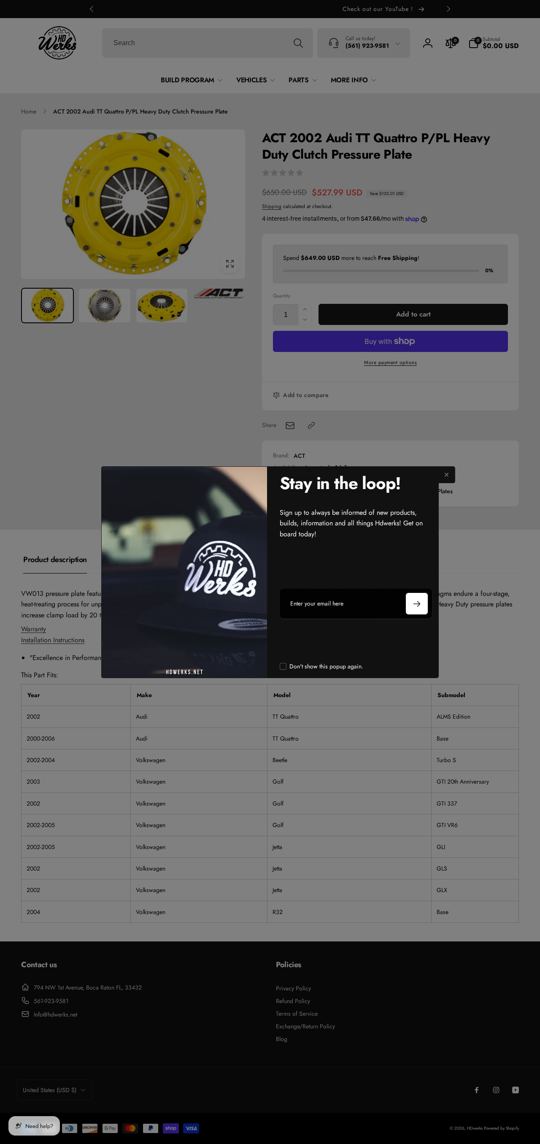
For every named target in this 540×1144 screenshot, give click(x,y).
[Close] (446, 474)
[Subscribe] (417, 603)
